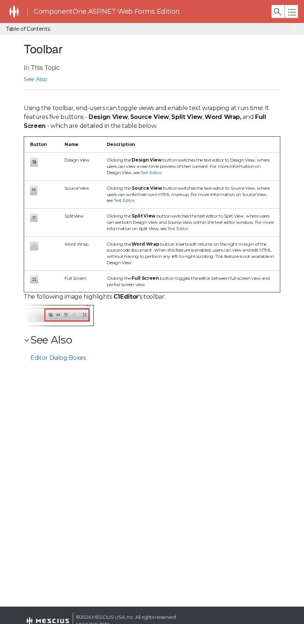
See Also (35, 79)
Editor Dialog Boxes (58, 357)
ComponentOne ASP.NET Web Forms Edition (106, 11)
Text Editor (151, 172)
